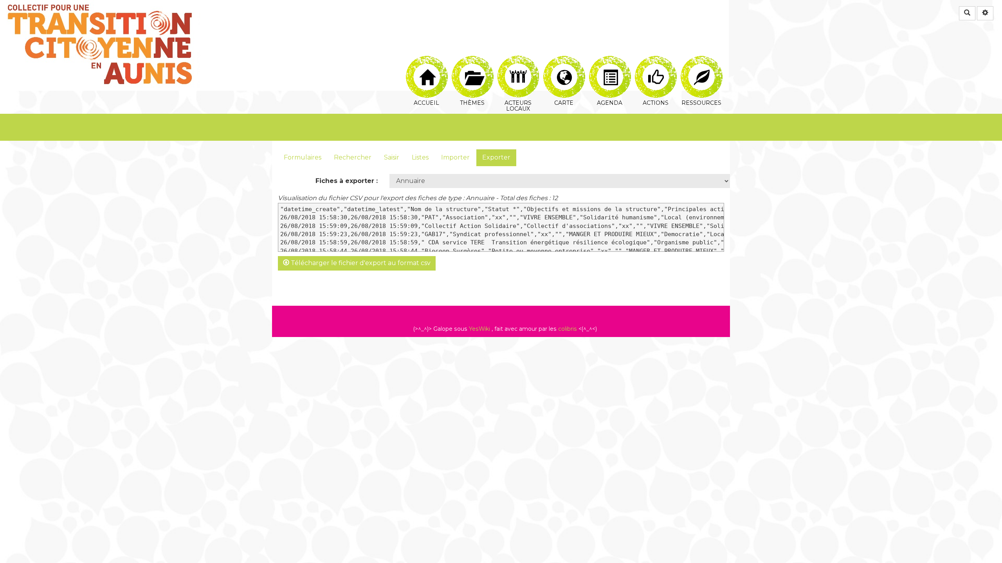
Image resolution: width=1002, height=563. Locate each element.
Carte (564, 60)
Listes (420, 157)
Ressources (701, 60)
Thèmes (472, 60)
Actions (655, 60)
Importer (455, 157)
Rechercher (352, 157)
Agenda (610, 60)
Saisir (391, 157)
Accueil (426, 60)
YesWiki (479, 329)
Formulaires (302, 157)
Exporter (496, 157)
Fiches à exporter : (346, 181)
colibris (567, 329)
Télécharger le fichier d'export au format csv (360, 263)
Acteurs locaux (518, 60)
